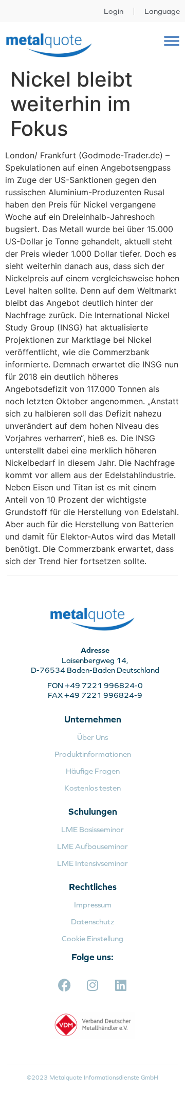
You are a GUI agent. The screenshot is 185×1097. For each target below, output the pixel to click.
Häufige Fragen (93, 771)
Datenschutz (92, 921)
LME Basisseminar (92, 829)
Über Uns (92, 737)
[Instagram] (92, 985)
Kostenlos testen (92, 787)
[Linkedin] (121, 985)
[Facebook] (64, 985)
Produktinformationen (92, 754)
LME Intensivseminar (92, 863)
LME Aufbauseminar (92, 846)
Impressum (93, 904)
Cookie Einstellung (92, 938)
